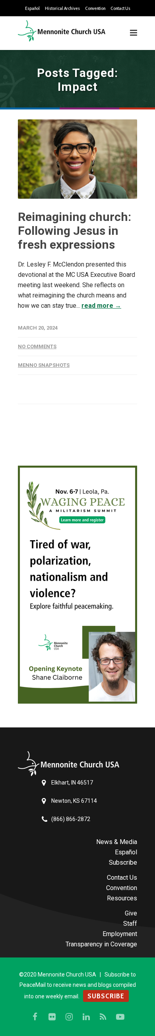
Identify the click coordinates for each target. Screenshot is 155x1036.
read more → (101, 305)
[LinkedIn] (86, 1017)
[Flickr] (52, 1017)
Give (131, 913)
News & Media (116, 842)
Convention (95, 8)
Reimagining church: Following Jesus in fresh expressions (74, 230)
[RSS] (103, 1017)
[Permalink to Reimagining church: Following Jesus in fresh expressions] (77, 159)
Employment (120, 934)
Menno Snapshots (44, 365)
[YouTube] (120, 1017)
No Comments (37, 346)
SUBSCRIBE (105, 996)
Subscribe (123, 862)
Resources (122, 898)
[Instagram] (69, 1017)
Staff (130, 923)
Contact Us (120, 8)
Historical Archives (62, 8)
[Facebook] (35, 1017)
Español (32, 8)
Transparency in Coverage (101, 944)
